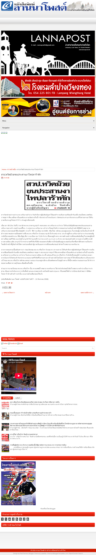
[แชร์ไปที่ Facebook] (10, 287)
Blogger (52, 509)
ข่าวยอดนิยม (7, 398)
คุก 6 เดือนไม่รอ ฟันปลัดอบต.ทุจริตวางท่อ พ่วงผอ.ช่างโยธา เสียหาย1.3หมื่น (34, 402)
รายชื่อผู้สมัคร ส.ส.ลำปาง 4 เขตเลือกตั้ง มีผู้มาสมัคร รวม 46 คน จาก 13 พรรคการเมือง (38, 445)
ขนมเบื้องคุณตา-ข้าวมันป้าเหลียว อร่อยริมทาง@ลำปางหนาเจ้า (30, 413)
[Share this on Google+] (11, 283)
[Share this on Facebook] (7, 283)
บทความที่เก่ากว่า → (87, 293)
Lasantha (43, 553)
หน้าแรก (48, 293)
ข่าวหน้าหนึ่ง (11, 169)
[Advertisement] (48, 150)
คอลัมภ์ (17, 398)
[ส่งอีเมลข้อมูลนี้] (3, 287)
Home (4, 169)
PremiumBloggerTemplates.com (57, 553)
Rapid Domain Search (76, 553)
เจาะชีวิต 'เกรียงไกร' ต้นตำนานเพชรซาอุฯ (24, 434)
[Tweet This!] (9, 283)
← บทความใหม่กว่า (8, 293)
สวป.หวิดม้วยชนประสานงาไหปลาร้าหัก (21, 174)
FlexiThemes (24, 553)
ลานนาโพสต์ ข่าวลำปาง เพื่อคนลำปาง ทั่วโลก (51, 550)
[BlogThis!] (5, 287)
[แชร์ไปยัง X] (8, 287)
